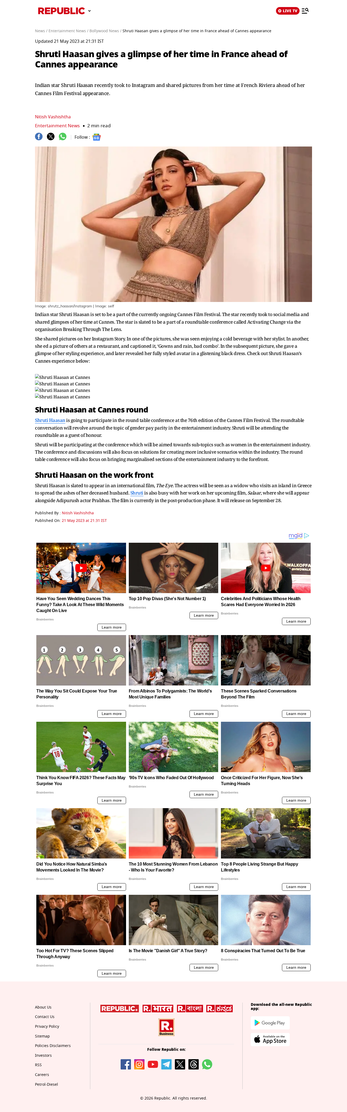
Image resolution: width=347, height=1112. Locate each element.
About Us (43, 1007)
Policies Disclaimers (53, 1046)
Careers (42, 1075)
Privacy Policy (47, 1026)
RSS (38, 1065)
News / (41, 31)
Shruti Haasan (50, 420)
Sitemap (42, 1036)
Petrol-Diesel (46, 1084)
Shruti (136, 493)
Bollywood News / (105, 31)
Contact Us (44, 1017)
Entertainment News (57, 125)
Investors (43, 1055)
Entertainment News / (68, 31)
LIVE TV (290, 11)
